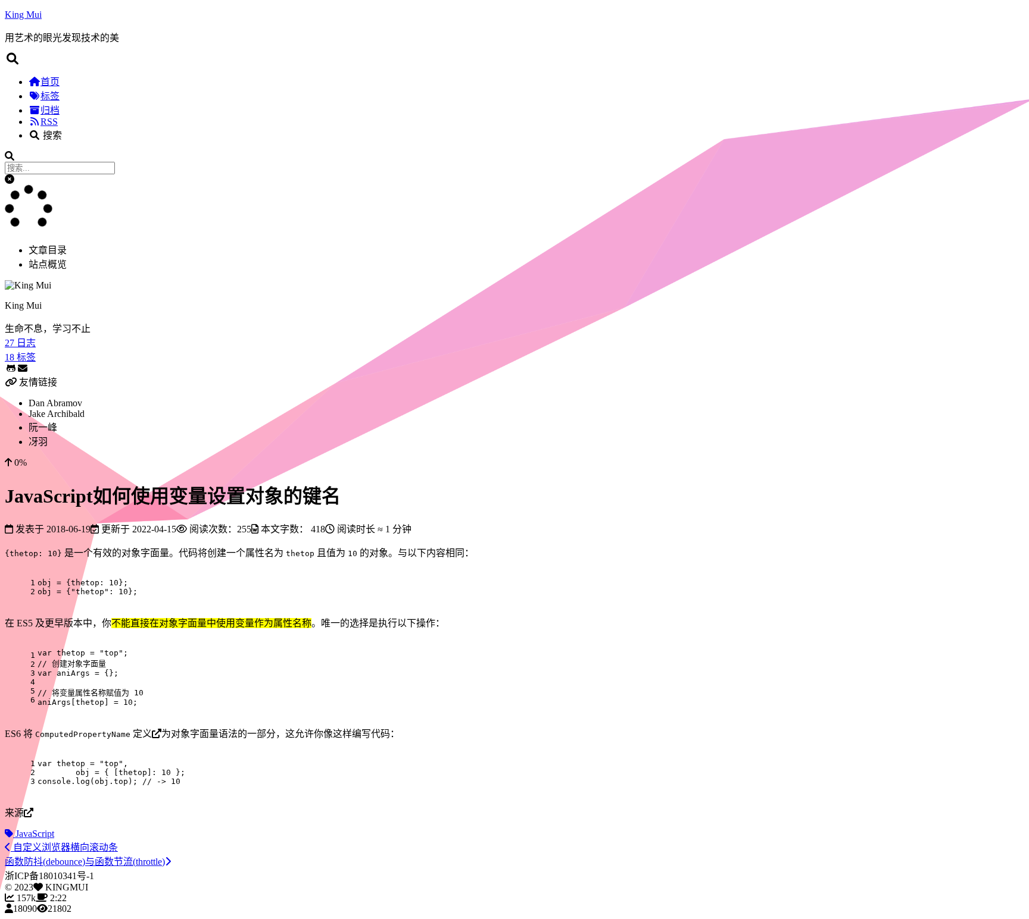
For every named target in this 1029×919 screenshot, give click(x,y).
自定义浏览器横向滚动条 (64, 847)
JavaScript (33, 834)
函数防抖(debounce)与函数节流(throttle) (85, 862)
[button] (9, 179)
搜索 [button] (51, 135)
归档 (50, 110)
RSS (49, 122)
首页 (50, 82)
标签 (50, 96)
